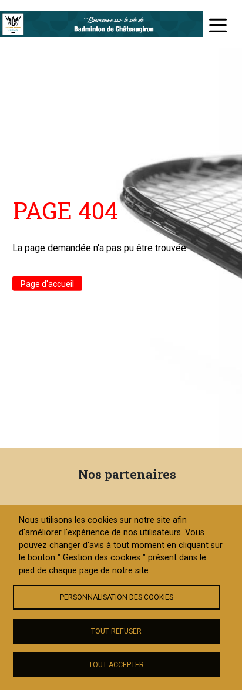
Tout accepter (116, 665)
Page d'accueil (47, 283)
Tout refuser (116, 631)
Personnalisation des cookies (116, 597)
